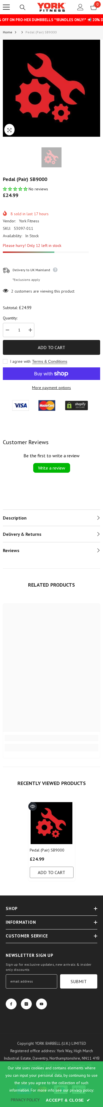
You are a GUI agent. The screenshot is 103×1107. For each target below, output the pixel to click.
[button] (16, 189)
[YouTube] (41, 1004)
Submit (79, 981)
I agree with (20, 361)
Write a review (51, 468)
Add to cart (51, 347)
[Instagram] (26, 1004)
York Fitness (29, 221)
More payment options (51, 387)
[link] (51, 738)
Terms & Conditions (49, 361)
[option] (51, 88)
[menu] (6, 7)
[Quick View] (32, 806)
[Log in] (80, 7)
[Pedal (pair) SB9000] (51, 823)
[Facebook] (11, 1004)
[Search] (22, 7)
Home (7, 32)
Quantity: (10, 318)
